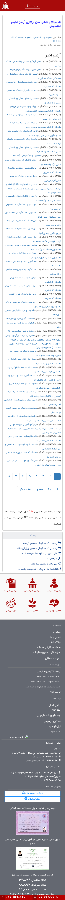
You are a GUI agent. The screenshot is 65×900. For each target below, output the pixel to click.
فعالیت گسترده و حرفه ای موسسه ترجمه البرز (32, 875)
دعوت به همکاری (52, 658)
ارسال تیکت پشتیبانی (34, 793)
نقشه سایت (55, 731)
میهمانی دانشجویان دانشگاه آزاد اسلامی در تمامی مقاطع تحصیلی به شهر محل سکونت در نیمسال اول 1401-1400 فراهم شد (33, 188)
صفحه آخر (25, 490)
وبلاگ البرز (55, 642)
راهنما (32, 535)
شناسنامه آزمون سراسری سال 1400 (19, 318)
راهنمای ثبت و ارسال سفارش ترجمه (40, 543)
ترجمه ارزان (55, 692)
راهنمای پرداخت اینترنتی (48, 715)
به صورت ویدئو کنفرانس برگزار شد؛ (27, 155)
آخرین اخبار (54, 705)
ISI (26, 517)
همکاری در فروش (52, 721)
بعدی (39, 490)
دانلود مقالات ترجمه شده (48, 677)
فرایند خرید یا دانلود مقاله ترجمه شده (40, 553)
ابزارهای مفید (51, 558)
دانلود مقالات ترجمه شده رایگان (45, 682)
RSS (54, 710)
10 (49, 490)
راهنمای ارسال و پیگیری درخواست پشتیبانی (38, 569)
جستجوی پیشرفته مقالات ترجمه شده (43, 687)
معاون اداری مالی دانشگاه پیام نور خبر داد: (25, 69)
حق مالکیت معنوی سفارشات (44, 564)
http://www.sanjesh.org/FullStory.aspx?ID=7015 (36, 39)
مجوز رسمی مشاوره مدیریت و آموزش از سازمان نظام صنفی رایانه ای (32, 842)
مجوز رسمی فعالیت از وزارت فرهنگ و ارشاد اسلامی (32, 808)
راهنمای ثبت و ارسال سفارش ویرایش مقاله (37, 548)
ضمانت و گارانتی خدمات (48, 647)
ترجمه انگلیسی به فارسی (48, 671)
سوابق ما (56, 632)
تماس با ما (55, 637)
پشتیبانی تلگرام (34, 799)
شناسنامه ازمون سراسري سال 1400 (20, 331)
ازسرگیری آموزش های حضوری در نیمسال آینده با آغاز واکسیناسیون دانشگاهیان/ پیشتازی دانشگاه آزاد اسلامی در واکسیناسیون (34, 428)
